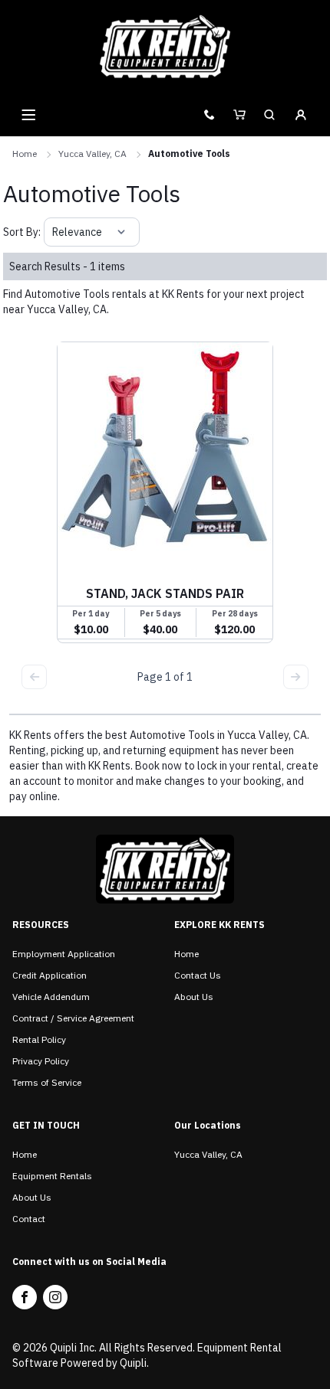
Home (24, 153)
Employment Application (63, 953)
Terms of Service (46, 1082)
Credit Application (49, 975)
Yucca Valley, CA (92, 153)
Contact (28, 1218)
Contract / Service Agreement (73, 1018)
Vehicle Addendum (51, 996)
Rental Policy (39, 1039)
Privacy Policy (40, 1061)
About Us (193, 996)
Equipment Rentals (52, 1175)
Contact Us (197, 975)
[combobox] (53, 232)
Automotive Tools (189, 153)
